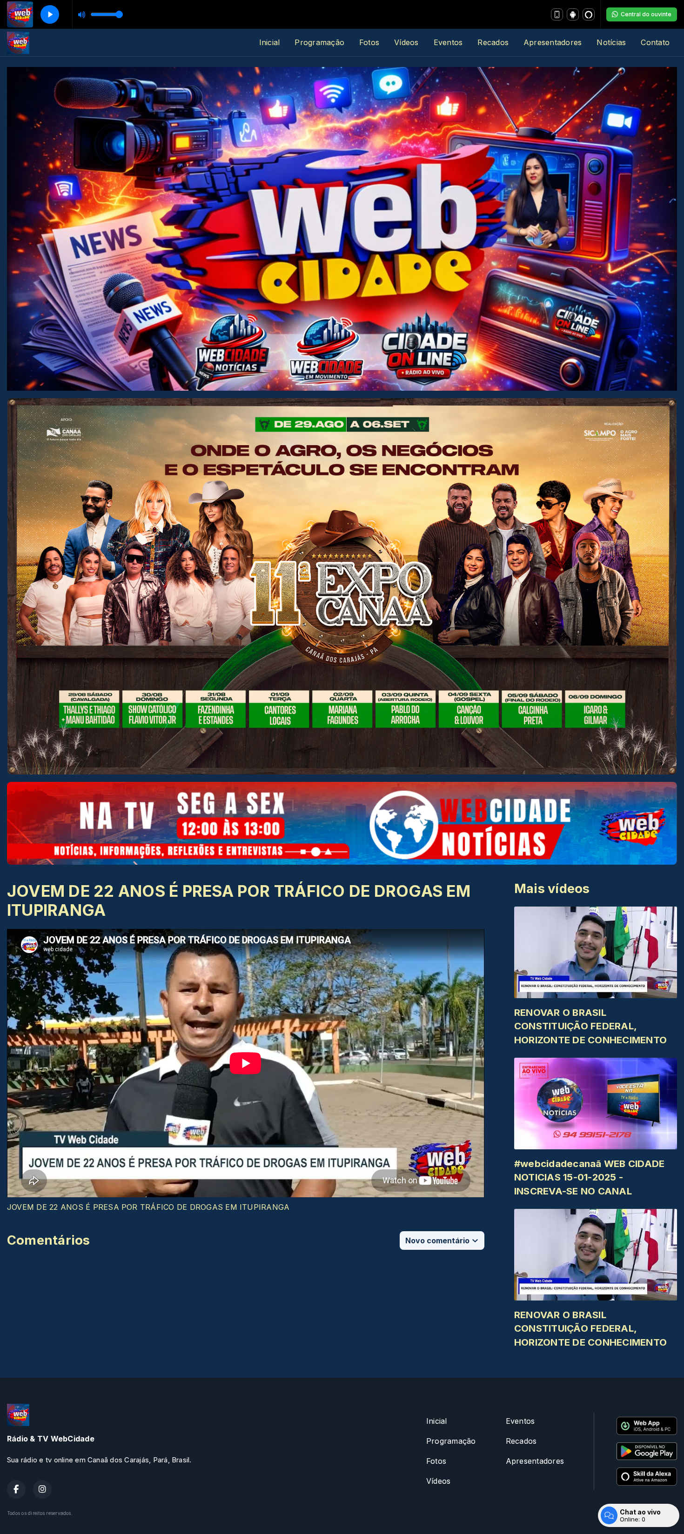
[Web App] (557, 14)
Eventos (448, 42)
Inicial (269, 42)
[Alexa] (589, 14)
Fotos (369, 42)
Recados (493, 42)
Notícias (611, 42)
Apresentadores (552, 42)
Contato (655, 42)
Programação (319, 42)
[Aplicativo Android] (573, 14)
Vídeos (406, 42)
